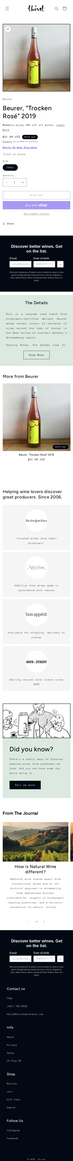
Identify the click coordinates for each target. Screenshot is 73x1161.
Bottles (12, 1083)
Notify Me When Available (20, 147)
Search (11, 1107)
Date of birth (41, 258)
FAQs (10, 998)
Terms (10, 1053)
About (10, 1037)
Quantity (8, 175)
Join (10, 1091)
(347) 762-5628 (17, 1006)
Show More (36, 354)
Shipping (7, 142)
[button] (7, 8)
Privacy (12, 1045)
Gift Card (13, 1099)
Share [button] (10, 223)
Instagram (13, 1130)
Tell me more (25, 784)
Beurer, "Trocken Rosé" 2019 (36, 454)
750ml (12, 168)
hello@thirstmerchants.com (25, 1014)
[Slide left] (29, 922)
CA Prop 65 (14, 1060)
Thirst (42, 1159)
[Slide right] (44, 922)
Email (13, 258)
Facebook (13, 1138)
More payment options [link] (36, 214)
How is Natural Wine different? (35, 869)
